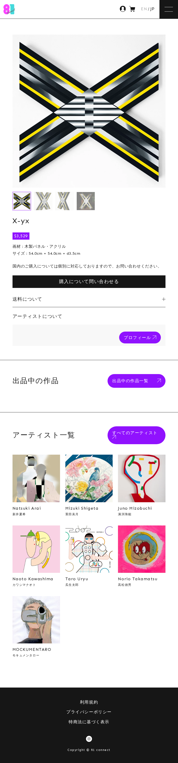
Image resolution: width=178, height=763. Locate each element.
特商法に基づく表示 (89, 721)
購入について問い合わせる (89, 281)
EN (144, 9)
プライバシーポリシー (88, 711)
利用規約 (89, 702)
